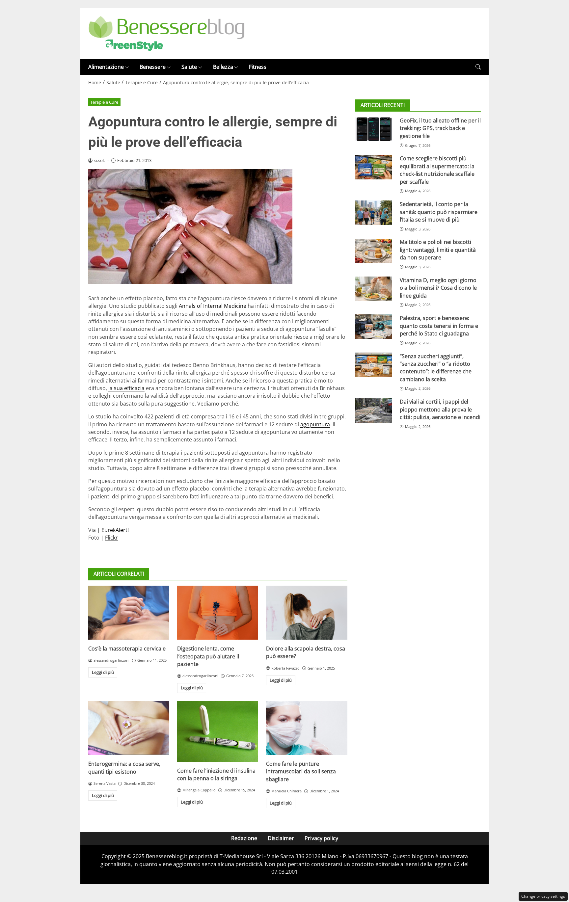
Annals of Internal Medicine (212, 305)
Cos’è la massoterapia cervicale (127, 648)
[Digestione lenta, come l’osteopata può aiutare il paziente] (217, 613)
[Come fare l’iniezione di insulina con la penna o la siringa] (217, 731)
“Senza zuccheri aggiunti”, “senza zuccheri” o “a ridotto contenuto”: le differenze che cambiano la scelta (436, 368)
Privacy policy (321, 838)
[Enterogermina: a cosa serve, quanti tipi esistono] (128, 728)
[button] (478, 67)
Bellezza (223, 66)
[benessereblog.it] (166, 33)
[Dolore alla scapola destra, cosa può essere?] (306, 613)
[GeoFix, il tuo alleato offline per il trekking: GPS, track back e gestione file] (373, 129)
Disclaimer (281, 838)
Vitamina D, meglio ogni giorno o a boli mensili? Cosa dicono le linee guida (438, 288)
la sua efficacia (126, 388)
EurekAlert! (115, 530)
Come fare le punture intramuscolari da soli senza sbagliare (301, 771)
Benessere (153, 66)
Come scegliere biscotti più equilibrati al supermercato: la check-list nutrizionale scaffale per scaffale (437, 170)
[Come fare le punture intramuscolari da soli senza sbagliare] (306, 728)
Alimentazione (106, 66)
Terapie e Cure (104, 102)
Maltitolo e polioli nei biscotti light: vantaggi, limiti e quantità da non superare (438, 250)
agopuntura (315, 424)
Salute (189, 66)
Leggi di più (103, 672)
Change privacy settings (543, 896)
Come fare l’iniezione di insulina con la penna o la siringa (216, 774)
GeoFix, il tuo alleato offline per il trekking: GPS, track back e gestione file (440, 128)
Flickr (111, 537)
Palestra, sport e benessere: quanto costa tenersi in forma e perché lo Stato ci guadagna (439, 325)
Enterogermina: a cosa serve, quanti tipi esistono (124, 767)
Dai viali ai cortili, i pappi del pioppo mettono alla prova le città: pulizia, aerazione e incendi (440, 409)
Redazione (244, 838)
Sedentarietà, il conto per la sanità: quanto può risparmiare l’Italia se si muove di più (438, 211)
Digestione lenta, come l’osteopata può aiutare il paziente (208, 656)
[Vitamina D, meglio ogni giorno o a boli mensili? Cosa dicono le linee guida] (373, 289)
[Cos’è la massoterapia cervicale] (128, 613)
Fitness (257, 66)
